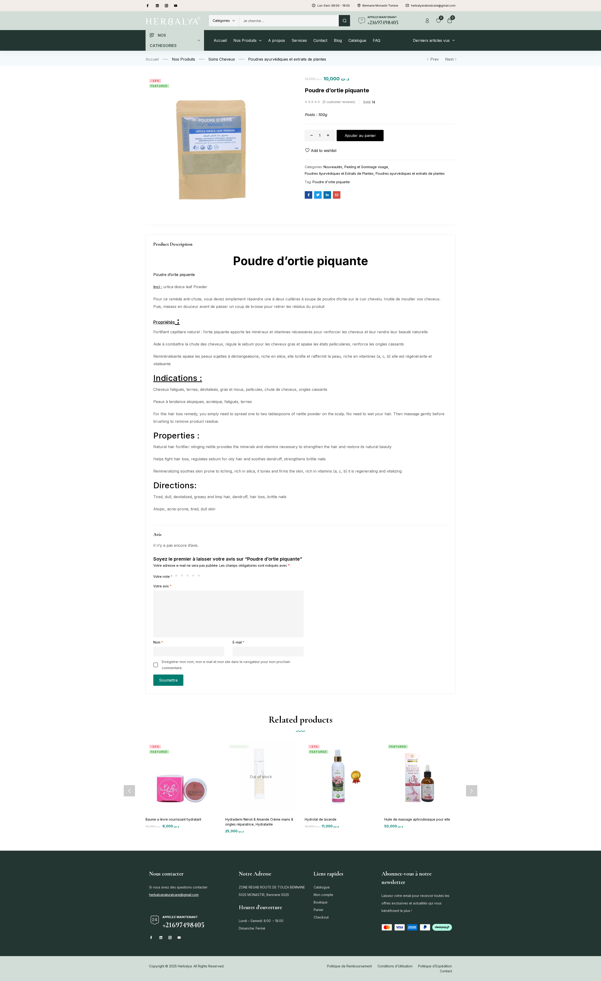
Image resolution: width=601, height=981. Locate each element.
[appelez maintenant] (361, 20)
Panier (319, 910)
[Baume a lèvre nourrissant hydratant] (181, 776)
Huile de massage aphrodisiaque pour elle (417, 819)
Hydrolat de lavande (320, 819)
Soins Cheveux (221, 59)
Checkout (321, 917)
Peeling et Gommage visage (366, 167)
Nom (158, 642)
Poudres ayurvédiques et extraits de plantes (287, 59)
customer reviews (339, 102)
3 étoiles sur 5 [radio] (189, 576)
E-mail (238, 642)
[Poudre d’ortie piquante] (308, 195)
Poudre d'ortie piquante (331, 182)
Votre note (162, 576)
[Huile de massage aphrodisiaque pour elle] (419, 776)
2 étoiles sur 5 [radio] (183, 576)
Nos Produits (183, 59)
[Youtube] (175, 5)
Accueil (152, 59)
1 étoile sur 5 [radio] (177, 576)
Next (449, 59)
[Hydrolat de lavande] (340, 776)
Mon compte (323, 895)
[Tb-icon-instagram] (166, 5)
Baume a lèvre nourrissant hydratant (173, 819)
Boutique (320, 902)
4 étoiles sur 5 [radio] (194, 576)
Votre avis (162, 586)
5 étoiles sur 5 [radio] (200, 576)
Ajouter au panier (360, 135)
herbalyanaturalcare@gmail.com (174, 895)
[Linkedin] (157, 5)
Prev (434, 59)
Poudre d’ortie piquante (174, 274)
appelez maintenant (382, 17)
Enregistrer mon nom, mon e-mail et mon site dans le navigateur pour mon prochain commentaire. (226, 665)
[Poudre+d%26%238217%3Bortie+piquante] (318, 195)
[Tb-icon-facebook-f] (148, 5)
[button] (224, 20)
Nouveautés (333, 167)
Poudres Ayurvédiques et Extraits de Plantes (339, 173)
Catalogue (322, 887)
